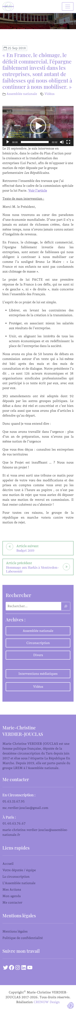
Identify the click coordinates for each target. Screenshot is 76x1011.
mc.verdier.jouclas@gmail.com (25, 808)
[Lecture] (8, 142)
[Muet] (62, 142)
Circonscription (38, 643)
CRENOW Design (47, 1002)
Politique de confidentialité (22, 938)
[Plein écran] (68, 142)
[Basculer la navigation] (68, 6)
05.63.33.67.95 (13, 801)
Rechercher (18, 595)
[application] (38, 126)
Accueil (8, 864)
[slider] (35, 142)
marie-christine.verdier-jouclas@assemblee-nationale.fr (35, 832)
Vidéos (49, 94)
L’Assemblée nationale (18, 883)
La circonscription (16, 876)
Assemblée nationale (21, 94)
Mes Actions (11, 889)
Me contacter (12, 902)
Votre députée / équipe (19, 870)
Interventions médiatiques (38, 674)
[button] (38, 126)
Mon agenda (11, 896)
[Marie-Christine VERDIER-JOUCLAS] (8, 6)
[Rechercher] (65, 606)
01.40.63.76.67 (14, 823)
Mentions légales (15, 931)
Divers (38, 655)
